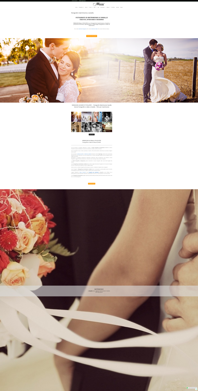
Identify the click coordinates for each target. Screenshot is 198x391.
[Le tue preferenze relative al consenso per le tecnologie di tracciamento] (196, 389)
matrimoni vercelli (80, 153)
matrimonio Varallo (94, 28)
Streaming (102, 7)
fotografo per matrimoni (94, 172)
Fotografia (81, 7)
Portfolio (113, 7)
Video (86, 7)
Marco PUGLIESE (83, 172)
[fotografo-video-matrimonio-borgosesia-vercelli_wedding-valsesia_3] (97, 117)
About (121, 7)
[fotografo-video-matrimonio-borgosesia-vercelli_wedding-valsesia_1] (76, 117)
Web (94, 7)
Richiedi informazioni (92, 183)
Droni (90, 7)
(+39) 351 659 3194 (74, 0)
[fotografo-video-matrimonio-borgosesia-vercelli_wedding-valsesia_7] (97, 127)
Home (76, 7)
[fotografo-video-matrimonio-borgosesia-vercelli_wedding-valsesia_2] (86, 117)
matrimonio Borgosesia (82, 28)
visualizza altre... (91, 134)
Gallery (108, 7)
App (98, 7)
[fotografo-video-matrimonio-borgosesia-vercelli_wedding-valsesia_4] (107, 117)
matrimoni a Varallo (87, 153)
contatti (117, 7)
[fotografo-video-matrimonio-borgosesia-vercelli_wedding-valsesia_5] (76, 127)
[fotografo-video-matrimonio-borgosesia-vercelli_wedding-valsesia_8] (107, 127)
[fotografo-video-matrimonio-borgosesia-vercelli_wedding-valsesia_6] (86, 127)
